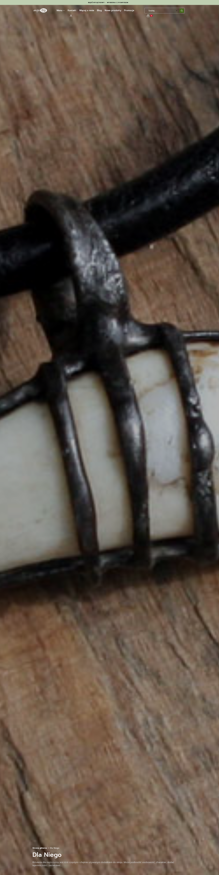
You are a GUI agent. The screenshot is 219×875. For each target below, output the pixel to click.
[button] (181, 10)
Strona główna (39, 848)
